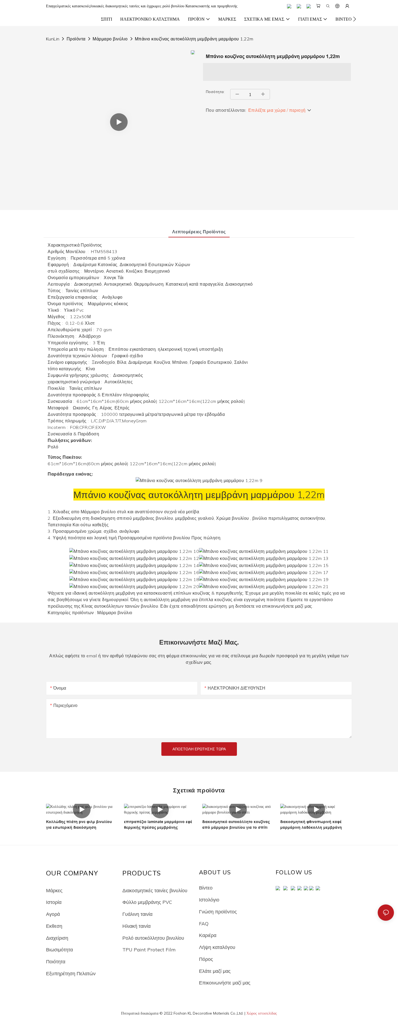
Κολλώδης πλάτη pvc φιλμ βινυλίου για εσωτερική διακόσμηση (79, 825)
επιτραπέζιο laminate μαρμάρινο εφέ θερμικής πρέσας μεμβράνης (158, 825)
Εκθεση (54, 926)
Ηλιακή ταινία (136, 926)
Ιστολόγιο (209, 900)
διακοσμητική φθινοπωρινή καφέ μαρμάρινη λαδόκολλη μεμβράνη (311, 825)
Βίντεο (206, 888)
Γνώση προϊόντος (218, 911)
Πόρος (206, 959)
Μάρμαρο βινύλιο (110, 39)
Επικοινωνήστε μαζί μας (224, 983)
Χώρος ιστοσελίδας (261, 1013)
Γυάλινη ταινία (137, 914)
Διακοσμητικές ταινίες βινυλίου (154, 890)
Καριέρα (207, 935)
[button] (354, 19)
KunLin (53, 39)
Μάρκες (54, 890)
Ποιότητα (55, 961)
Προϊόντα (76, 39)
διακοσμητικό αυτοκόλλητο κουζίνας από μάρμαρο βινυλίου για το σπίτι (236, 825)
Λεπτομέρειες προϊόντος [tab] (199, 231)
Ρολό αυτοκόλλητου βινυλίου (153, 938)
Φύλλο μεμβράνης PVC (147, 902)
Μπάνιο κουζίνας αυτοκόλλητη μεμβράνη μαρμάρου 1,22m (194, 39)
